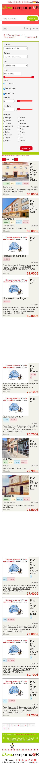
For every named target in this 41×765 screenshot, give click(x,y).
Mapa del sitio (20, 739)
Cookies (10, 739)
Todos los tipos (9, 37)
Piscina (22, 117)
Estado (5, 80)
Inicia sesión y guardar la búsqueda (16, 155)
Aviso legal (33, 738)
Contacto (30, 739)
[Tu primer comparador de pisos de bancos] (20, 8)
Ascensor (22, 123)
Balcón (7, 132)
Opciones (6, 114)
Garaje (21, 120)
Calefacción (23, 140)
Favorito (7, 194)
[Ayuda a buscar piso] (37, 28)
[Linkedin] (25, 760)
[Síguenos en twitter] (27, 28)
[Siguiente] (16, 159)
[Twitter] (19, 760)
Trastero (8, 120)
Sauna (21, 135)
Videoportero (24, 126)
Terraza (8, 123)
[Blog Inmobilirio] (32, 760)
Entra (10, 2)
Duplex (7, 140)
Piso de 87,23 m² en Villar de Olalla (33, 172)
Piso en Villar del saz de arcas (34, 566)
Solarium (8, 129)
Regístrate (17, 2)
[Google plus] (29, 760)
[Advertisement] (20, 340)
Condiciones (22, 738)
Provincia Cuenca (14, 35)
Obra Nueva (9, 83)
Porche (22, 132)
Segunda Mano (10, 88)
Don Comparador (10, 738)
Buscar (32, 18)
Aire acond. (9, 126)
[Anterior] (4, 159)
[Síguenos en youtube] (30, 28)
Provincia (6, 44)
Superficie (6, 97)
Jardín (7, 138)
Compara (26, 148)
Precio (5, 70)
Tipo (5, 61)
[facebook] (24, 28)
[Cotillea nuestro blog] (34, 28)
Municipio (6, 53)
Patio (21, 138)
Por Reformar (9, 93)
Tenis (21, 129)
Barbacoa (8, 135)
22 (4, 728)
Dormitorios (7, 106)
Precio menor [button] (30, 37)
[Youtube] (22, 760)
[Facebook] (16, 760)
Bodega (8, 117)
